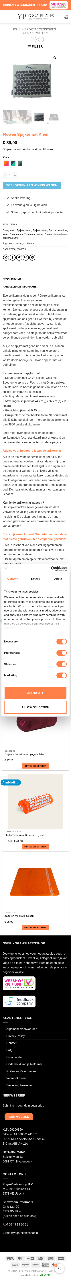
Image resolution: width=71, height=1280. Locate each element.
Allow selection (35, 707)
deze (48, 442)
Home (16, 29)
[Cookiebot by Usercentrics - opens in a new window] (51, 568)
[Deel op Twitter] (19, 258)
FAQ (9, 1050)
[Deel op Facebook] (13, 258)
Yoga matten (16, 234)
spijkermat (28, 243)
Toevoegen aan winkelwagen (32, 185)
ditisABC (45, 1275)
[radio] (6, 163)
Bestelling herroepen (19, 1085)
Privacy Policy (15, 1036)
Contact (11, 1043)
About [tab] (58, 578)
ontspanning (15, 243)
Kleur (6, 157)
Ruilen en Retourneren (21, 1071)
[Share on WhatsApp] (6, 258)
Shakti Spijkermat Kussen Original (24, 835)
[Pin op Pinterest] (32, 258)
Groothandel (14, 1057)
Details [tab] (35, 578)
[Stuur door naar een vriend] (26, 258)
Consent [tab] (12, 578)
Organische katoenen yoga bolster (24, 754)
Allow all (35, 693)
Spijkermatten (35, 32)
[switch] (61, 653)
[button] (5, 16)
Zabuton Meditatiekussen (19, 915)
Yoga (5, 234)
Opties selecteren (35, 766)
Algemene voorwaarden (21, 1029)
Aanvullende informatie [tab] (20, 286)
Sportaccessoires (40, 29)
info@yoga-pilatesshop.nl (22, 1232)
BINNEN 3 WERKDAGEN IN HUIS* (25, 4)
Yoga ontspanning (33, 234)
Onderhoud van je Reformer (24, 1064)
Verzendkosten (16, 1078)
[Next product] (33, 39)
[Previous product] (41, 39)
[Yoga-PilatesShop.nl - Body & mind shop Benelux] (35, 17)
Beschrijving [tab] (12, 279)
